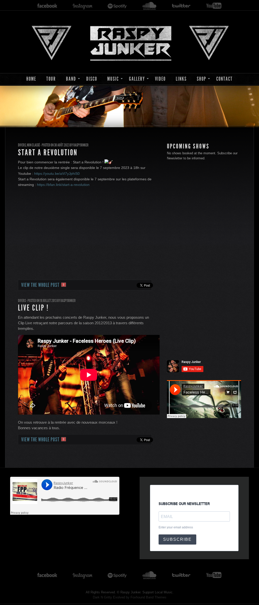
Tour (51, 79)
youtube (214, 6)
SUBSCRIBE (177, 539)
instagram (82, 6)
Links (181, 79)
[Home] (129, 42)
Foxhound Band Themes (148, 597)
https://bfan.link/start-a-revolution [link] (63, 185)
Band (71, 79)
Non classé (33, 145)
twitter (181, 6)
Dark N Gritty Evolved (109, 597)
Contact (224, 79)
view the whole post (42, 285)
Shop (201, 79)
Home (31, 79)
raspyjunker (81, 145)
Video (160, 79)
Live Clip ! (33, 308)
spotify (117, 6)
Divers (22, 145)
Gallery (137, 79)
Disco (91, 79)
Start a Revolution (48, 152)
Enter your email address (176, 527)
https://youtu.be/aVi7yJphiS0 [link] (57, 173)
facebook (47, 6)
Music (113, 79)
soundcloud (149, 6)
